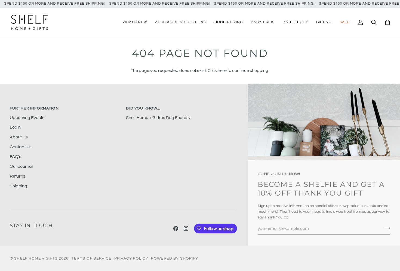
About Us (19, 137)
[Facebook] (175, 228)
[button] (180, 22)
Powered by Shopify (174, 258)
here (222, 70)
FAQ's (15, 156)
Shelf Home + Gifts (36, 258)
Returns (17, 176)
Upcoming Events (27, 117)
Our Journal (21, 166)
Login (15, 127)
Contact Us (21, 147)
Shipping (18, 186)
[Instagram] (186, 228)
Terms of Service (92, 258)
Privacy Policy (131, 258)
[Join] (385, 228)
